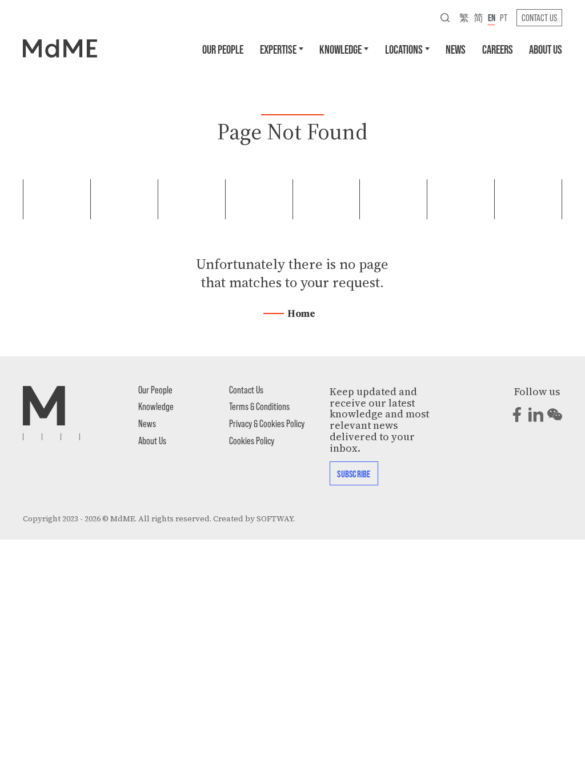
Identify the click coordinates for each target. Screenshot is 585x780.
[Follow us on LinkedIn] (535, 414)
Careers (497, 49)
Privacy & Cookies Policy (266, 423)
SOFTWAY (275, 518)
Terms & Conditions (259, 406)
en (491, 17)
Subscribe (353, 473)
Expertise (278, 49)
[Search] (445, 17)
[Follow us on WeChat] (554, 414)
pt (503, 17)
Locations (404, 49)
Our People (222, 49)
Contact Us (539, 17)
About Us (545, 49)
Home (301, 313)
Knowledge (340, 49)
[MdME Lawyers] (60, 48)
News (456, 49)
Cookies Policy (251, 440)
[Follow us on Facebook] (517, 414)
